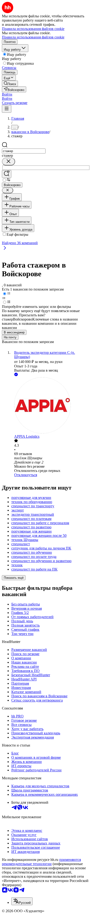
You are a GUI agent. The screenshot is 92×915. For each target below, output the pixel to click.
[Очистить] (8, 161)
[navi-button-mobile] (6, 109)
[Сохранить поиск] (6, 174)
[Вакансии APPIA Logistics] (50, 405)
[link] (10, 83)
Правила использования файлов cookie (33, 37)
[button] (7, 94)
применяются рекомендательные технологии (41, 862)
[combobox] (24, 151)
